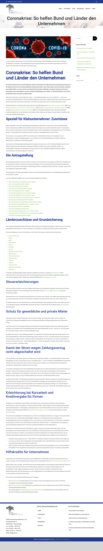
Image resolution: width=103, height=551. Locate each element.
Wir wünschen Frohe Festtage (84, 48)
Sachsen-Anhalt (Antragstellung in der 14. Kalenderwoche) (23, 211)
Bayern (10, 238)
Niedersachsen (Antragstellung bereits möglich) (21, 199)
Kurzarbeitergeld (10, 412)
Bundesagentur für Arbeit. (49, 277)
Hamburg (11, 247)
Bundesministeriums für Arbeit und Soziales (21, 110)
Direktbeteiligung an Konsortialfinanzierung (31, 489)
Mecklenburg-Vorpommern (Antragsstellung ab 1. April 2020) (24, 197)
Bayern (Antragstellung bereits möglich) (19, 184)
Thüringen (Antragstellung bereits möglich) (20, 215)
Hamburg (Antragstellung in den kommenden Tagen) (22, 193)
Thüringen (11, 269)
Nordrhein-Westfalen (14, 256)
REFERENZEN (41, 521)
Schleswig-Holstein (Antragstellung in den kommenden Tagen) (24, 213)
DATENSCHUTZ (66, 539)
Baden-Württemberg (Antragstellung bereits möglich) (22, 182)
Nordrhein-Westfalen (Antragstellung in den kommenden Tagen (25, 202)
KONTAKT (40, 525)
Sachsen (11, 262)
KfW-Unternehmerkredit (17, 485)
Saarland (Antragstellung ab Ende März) (19, 206)
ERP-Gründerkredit (15, 480)
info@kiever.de (13, 533)
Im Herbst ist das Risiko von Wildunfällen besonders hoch (82, 523)
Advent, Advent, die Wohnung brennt (86, 58)
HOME (39, 510)
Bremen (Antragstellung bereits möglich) (19, 190)
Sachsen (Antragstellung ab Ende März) (19, 208)
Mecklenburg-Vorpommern (15, 251)
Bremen (11, 244)
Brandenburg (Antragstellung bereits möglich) (20, 188)
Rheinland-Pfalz (13, 258)
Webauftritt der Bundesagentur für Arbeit (38, 410)
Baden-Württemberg (14, 236)
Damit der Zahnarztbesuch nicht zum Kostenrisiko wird (81, 529)
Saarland (11, 260)
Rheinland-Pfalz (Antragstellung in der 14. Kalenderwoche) (23, 204)
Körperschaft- (55, 290)
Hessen (11, 249)
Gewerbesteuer (65, 304)
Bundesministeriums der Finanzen (56, 105)
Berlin (10, 240)
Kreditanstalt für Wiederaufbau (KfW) (60, 461)
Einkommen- (46, 290)
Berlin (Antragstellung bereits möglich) (18, 186)
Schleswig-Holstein (13, 267)
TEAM (39, 518)
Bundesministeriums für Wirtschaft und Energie (54, 107)
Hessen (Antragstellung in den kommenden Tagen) (21, 195)
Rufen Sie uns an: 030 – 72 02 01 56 (15, 1)
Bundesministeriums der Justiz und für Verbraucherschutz (21, 107)
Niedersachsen (12, 253)
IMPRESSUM (58, 539)
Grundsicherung (56, 272)
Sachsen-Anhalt (13, 265)
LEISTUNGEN (41, 514)
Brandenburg (12, 242)
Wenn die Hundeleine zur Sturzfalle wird (79, 514)
